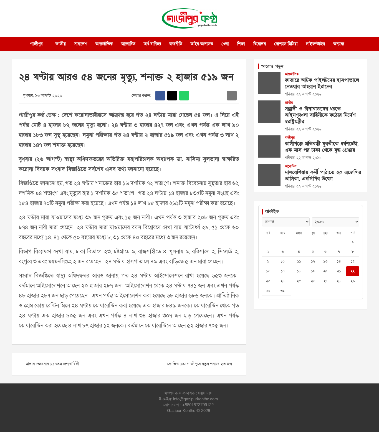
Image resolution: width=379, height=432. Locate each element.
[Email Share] (232, 95)
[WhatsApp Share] (184, 95)
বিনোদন (259, 44)
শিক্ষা (241, 44)
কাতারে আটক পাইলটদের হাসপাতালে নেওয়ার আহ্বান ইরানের (322, 83)
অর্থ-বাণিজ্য (152, 44)
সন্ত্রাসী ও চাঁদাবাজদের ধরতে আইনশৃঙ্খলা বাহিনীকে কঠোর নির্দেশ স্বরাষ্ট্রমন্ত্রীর (320, 115)
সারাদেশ (80, 44)
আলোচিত (128, 44)
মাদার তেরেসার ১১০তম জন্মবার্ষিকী (52, 364)
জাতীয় (60, 44)
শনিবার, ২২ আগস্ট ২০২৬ (303, 94)
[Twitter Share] (172, 95)
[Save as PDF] (208, 95)
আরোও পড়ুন (272, 66)
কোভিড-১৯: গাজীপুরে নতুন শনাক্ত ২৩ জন (199, 364)
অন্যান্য (338, 44)
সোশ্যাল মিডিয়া (286, 44)
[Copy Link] (220, 95)
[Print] (196, 95)
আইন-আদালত (202, 44)
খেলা (225, 44)
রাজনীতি (175, 44)
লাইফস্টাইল (315, 44)
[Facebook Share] (160, 95)
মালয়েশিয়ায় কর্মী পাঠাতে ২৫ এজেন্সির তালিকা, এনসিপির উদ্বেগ (323, 175)
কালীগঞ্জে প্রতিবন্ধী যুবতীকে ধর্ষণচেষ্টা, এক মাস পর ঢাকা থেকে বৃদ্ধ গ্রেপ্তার (321, 147)
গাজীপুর (36, 44)
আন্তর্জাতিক (104, 44)
